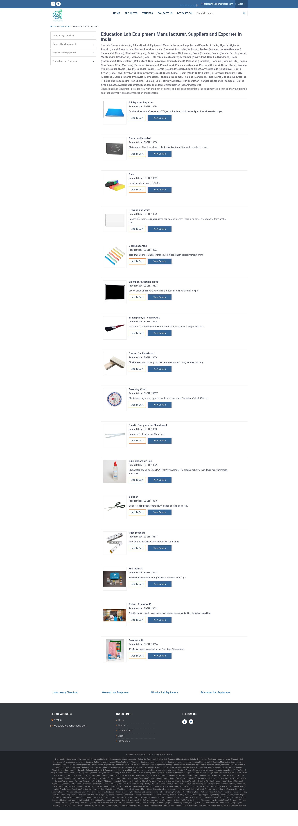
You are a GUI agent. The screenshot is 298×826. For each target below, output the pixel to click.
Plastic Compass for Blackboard (148, 425)
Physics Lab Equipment (64, 52)
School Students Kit (140, 604)
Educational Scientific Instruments (105, 759)
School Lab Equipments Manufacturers (203, 765)
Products (131, 13)
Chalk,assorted (138, 245)
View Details (160, 118)
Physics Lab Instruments (132, 767)
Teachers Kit (136, 640)
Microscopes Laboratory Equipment (79, 762)
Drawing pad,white (139, 210)
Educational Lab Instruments (130, 770)
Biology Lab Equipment (175, 765)
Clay (131, 174)
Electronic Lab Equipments (153, 765)
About (241, 4)
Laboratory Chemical (63, 35)
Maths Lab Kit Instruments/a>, (109, 767)
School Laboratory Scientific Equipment (139, 759)
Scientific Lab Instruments (202, 767)
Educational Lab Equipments (82, 767)
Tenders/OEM (125, 730)
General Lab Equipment (64, 44)
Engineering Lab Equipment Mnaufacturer (122, 765)
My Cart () (184, 13)
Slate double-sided (140, 138)
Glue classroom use (140, 461)
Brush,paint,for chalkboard (144, 317)
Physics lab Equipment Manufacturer (147, 762)
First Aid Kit (136, 568)
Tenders (147, 13)
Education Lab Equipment (65, 61)
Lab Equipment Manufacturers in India (181, 762)
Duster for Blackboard (142, 353)
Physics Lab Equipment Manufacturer (213, 759)
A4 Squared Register (141, 102)
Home (116, 13)
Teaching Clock (138, 389)
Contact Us (165, 13)
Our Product (64, 26)
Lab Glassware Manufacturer (156, 767)
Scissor (133, 496)
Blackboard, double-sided (143, 281)
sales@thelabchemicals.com (70, 725)
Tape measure (137, 532)
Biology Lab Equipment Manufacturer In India (177, 759)
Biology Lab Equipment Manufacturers (113, 762)
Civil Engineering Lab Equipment (90, 765)
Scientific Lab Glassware (180, 767)
